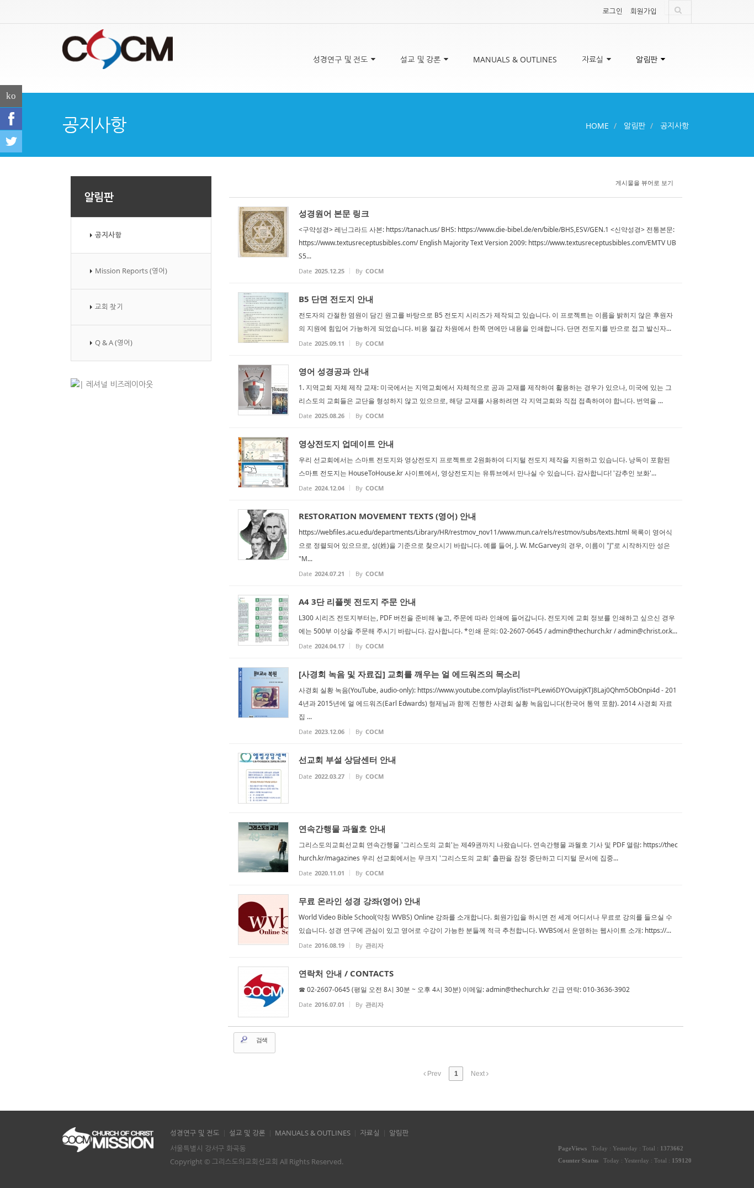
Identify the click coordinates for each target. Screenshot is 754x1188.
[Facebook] (11, 119)
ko (11, 96)
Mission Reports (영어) (131, 271)
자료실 (594, 59)
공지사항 (674, 125)
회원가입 (643, 11)
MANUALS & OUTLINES (515, 59)
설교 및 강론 (421, 59)
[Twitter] (11, 141)
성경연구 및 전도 (341, 59)
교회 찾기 (109, 306)
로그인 (613, 11)
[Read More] (456, 240)
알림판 (648, 59)
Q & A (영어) (113, 342)
